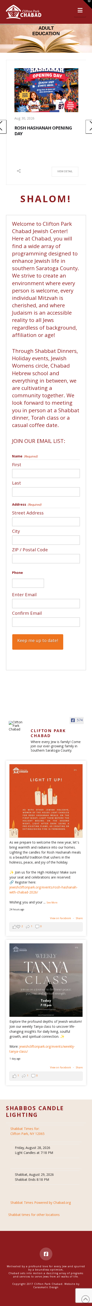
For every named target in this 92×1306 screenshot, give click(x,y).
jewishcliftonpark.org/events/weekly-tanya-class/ (42, 1049)
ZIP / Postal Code (30, 550)
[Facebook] (46, 1254)
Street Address (28, 513)
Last (16, 483)
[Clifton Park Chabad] (17, 726)
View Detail (65, 171)
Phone (17, 573)
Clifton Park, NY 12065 (28, 1131)
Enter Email (24, 595)
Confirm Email (27, 613)
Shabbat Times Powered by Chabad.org (40, 1203)
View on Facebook (61, 919)
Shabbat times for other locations (34, 1215)
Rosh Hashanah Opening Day (43, 131)
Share (79, 919)
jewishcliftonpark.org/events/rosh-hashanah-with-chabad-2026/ (43, 890)
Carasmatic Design (46, 1288)
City (16, 531)
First (16, 465)
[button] (80, 11)
